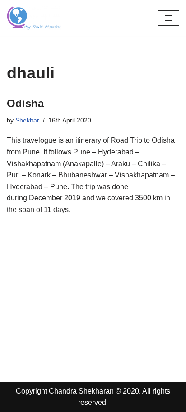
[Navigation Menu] (168, 18)
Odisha (25, 103)
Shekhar (27, 120)
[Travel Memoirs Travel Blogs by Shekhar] (34, 18)
